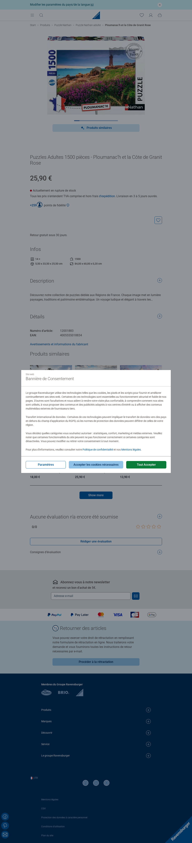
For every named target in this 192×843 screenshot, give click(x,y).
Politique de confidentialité (97, 449)
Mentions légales (131, 449)
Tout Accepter (146, 464)
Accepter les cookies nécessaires (96, 464)
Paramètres (46, 464)
